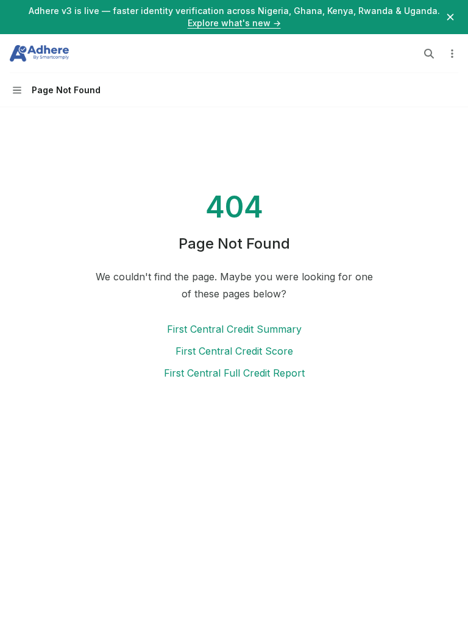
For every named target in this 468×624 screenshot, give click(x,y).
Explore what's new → (234, 23)
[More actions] (452, 53)
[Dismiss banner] (450, 17)
